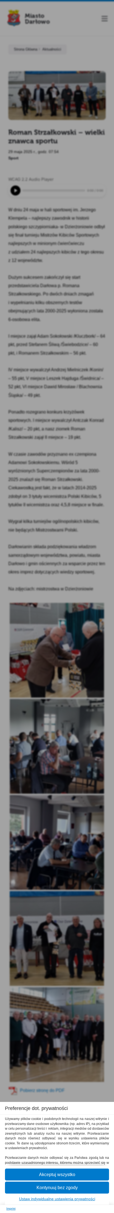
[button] (57, 1175)
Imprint (10, 1208)
